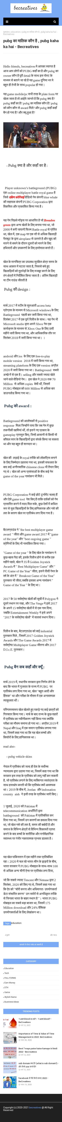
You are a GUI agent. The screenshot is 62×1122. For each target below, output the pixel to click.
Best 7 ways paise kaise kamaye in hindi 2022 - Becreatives (38, 1050)
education (9, 968)
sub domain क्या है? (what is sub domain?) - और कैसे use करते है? (39, 1065)
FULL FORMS (10, 978)
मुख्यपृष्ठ (6, 32)
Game (7, 992)
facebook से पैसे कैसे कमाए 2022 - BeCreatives (33, 1080)
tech (6, 973)
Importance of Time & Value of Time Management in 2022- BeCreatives (36, 1035)
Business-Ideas (11, 1002)
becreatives (35, 1107)
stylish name (10, 997)
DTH (6, 987)
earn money (9, 983)
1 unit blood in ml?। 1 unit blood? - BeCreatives (35, 1020)
